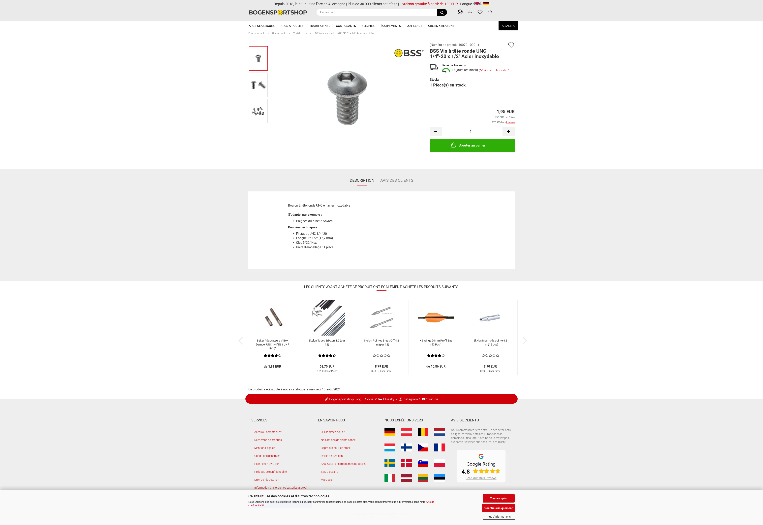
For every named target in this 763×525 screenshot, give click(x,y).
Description (362, 180)
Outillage (414, 26)
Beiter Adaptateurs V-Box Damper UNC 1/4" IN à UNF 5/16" (272, 344)
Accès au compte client (268, 432)
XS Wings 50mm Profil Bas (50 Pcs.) (436, 342)
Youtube (432, 399)
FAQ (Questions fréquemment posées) (344, 463)
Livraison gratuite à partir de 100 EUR (429, 4)
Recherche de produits (268, 440)
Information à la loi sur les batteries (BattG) (280, 487)
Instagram (410, 399)
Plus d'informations (499, 516)
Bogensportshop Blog (345, 399)
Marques (326, 479)
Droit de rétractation (266, 479)
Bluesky (388, 399)
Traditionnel (319, 26)
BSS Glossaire (329, 471)
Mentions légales (264, 447)
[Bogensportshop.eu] (279, 12)
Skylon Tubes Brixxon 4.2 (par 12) (327, 342)
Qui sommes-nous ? (333, 432)
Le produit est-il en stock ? (336, 447)
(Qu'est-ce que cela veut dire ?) (494, 70)
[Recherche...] (442, 12)
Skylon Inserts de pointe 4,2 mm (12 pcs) (490, 342)
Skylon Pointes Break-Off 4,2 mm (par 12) (381, 342)
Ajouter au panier (472, 145)
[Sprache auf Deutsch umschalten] (486, 4)
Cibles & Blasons (441, 26)
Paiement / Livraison (267, 463)
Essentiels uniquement (498, 508)
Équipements (391, 26)
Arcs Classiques (262, 26)
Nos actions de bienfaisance (338, 440)
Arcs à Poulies (292, 26)
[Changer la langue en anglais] (477, 4)
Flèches (368, 26)
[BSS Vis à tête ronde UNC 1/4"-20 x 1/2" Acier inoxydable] (347, 98)
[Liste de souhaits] (480, 12)
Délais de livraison (332, 455)
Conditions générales (267, 455)
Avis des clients (396, 180)
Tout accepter (498, 498)
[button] (460, 12)
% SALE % (508, 26)
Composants (346, 26)
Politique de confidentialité (270, 471)
